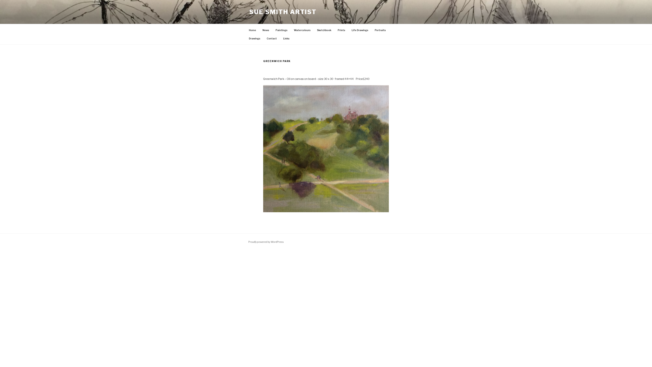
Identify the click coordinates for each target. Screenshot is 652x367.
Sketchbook (324, 30)
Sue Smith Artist (282, 12)
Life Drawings (360, 30)
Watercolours (302, 30)
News (265, 30)
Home (252, 30)
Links (286, 38)
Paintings (281, 30)
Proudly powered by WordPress (266, 241)
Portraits (380, 30)
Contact (272, 38)
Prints (341, 30)
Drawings (254, 38)
